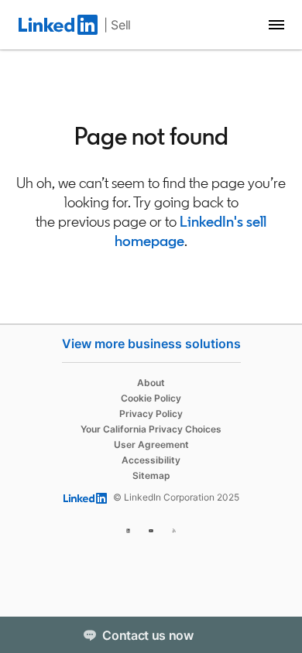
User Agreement (151, 444)
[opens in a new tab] (128, 528)
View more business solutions (151, 343)
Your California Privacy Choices (151, 429)
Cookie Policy (151, 398)
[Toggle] (277, 634)
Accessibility (151, 460)
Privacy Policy (151, 413)
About (151, 382)
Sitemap (151, 475)
